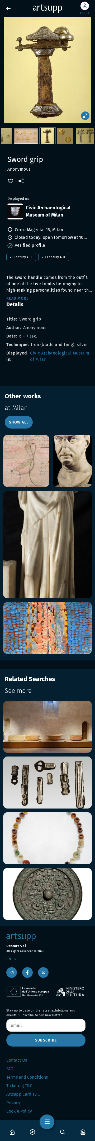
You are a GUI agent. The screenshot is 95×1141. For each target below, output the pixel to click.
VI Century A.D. (21, 257)
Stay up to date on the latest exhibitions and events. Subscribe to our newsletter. (40, 1013)
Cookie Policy (19, 1111)
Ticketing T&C (19, 1085)
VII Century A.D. (54, 257)
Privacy (13, 1102)
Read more (17, 298)
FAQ (9, 1068)
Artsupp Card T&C (23, 1094)
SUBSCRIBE (46, 1040)
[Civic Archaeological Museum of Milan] (15, 211)
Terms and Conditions (27, 1077)
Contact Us (16, 1060)
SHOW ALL (18, 422)
